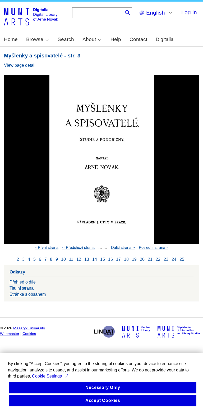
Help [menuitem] (115, 39)
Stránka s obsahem (28, 294)
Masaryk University (29, 328)
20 (142, 259)
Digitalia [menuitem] (165, 39)
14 (94, 259)
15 (102, 259)
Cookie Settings (47, 376)
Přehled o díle (23, 282)
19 (134, 259)
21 (150, 259)
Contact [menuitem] (138, 39)
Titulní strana (22, 288)
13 (86, 259)
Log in (189, 12)
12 (78, 259)
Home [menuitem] (11, 39)
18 (126, 259)
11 (71, 259)
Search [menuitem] (66, 39)
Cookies (29, 334)
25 (181, 259)
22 (158, 259)
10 (63, 259)
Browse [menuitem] (34, 39)
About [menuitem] (89, 39)
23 (166, 259)
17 (118, 259)
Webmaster (9, 334)
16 (110, 259)
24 (174, 259)
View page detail (19, 65)
